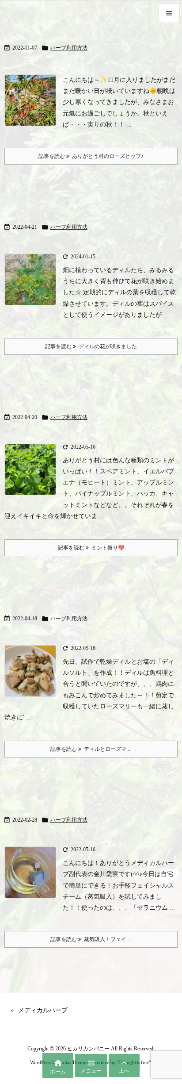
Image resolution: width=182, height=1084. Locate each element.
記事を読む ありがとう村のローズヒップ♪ (91, 156)
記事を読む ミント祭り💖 (91, 548)
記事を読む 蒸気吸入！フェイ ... (91, 939)
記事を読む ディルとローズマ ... (91, 749)
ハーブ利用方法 (68, 48)
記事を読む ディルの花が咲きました (91, 346)
